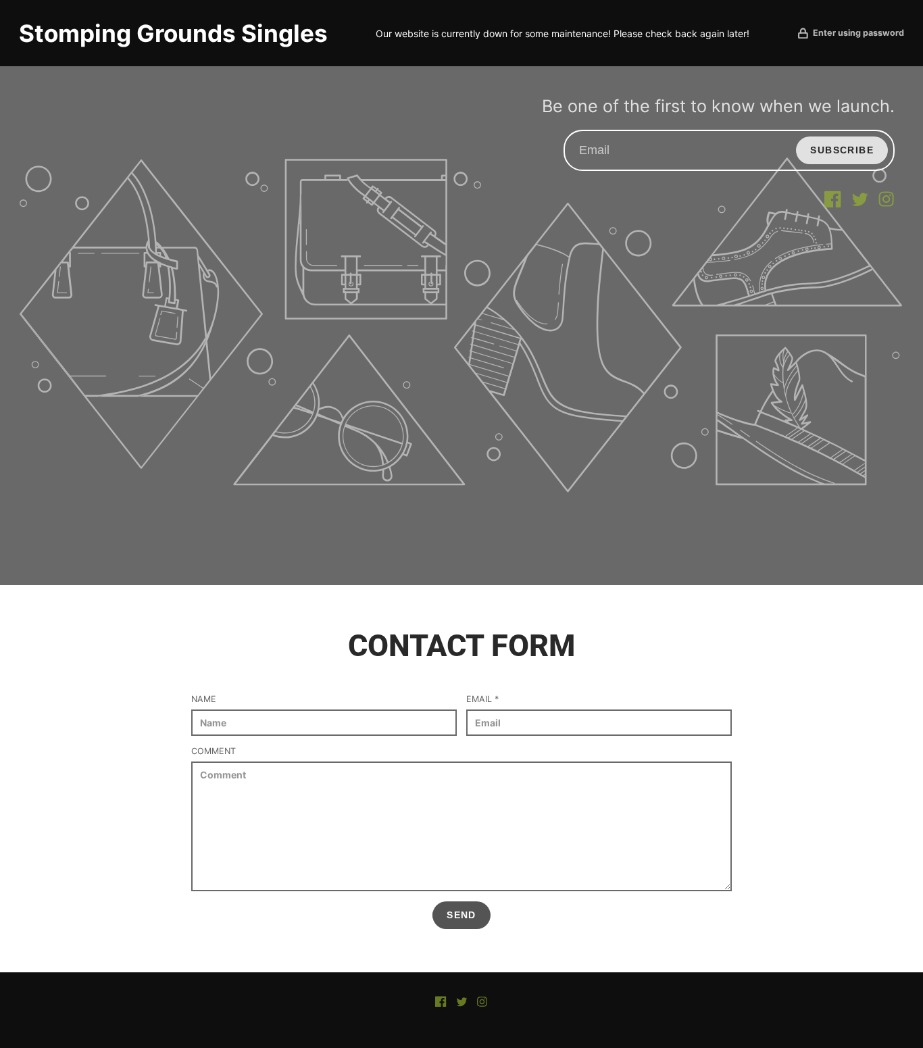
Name (203, 699)
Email (482, 699)
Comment (213, 751)
